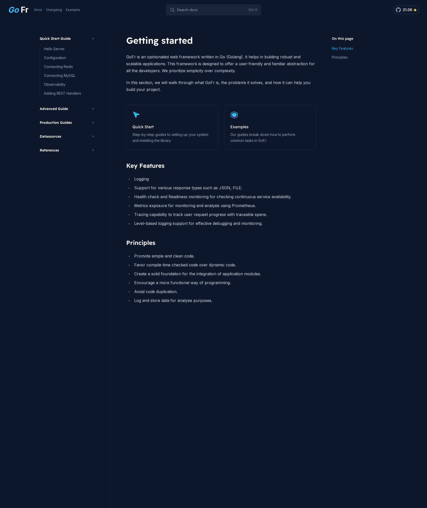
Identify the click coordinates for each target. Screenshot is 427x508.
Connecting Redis (58, 66)
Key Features (342, 48)
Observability (54, 84)
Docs (38, 10)
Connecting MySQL (59, 75)
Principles (340, 57)
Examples (73, 10)
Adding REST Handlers (62, 93)
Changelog (54, 10)
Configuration (55, 58)
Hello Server (54, 49)
